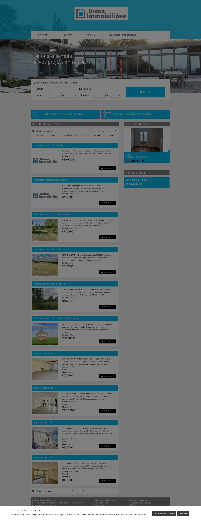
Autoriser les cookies (164, 513)
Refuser (183, 513)
